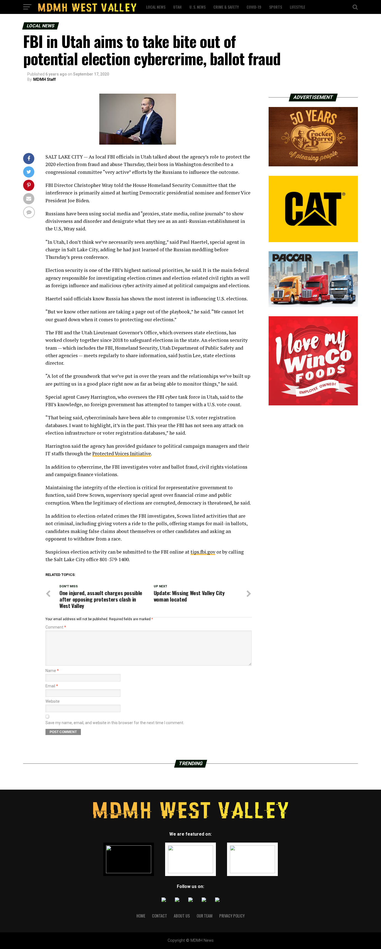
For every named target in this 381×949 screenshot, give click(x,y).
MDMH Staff (44, 79)
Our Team (205, 916)
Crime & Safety (226, 7)
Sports (275, 7)
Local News (155, 7)
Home (140, 916)
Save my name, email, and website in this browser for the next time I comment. (114, 723)
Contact (159, 916)
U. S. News (197, 7)
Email (51, 686)
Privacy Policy (232, 916)
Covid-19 (254, 7)
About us (182, 916)
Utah (177, 7)
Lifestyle (297, 7)
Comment (55, 627)
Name (52, 671)
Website (52, 701)
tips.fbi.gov (203, 552)
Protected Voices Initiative (121, 453)
